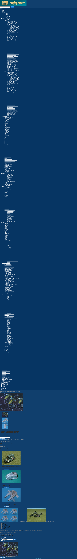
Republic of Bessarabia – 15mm (12, 66)
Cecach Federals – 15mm (13, 27)
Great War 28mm (8, 301)
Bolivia (6, 143)
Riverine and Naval (8, 240)
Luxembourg (7, 131)
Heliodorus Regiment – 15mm (12, 43)
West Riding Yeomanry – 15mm (12, 24)
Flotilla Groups (9, 352)
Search (3, 538)
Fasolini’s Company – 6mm (14, 77)
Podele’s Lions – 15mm (13, 29)
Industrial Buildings (8, 265)
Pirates (6, 147)
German (6, 158)
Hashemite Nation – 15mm (11, 62)
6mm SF (3, 222)
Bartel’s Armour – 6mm (11, 114)
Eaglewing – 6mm (10, 97)
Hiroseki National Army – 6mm (12, 87)
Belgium (6, 130)
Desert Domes (9, 218)
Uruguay (6, 141)
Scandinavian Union (8, 139)
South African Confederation (10, 161)
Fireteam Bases (7, 208)
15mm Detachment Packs (11, 21)
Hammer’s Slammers (6, 18)
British (6, 156)
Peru (5, 133)
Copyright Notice (5, 525)
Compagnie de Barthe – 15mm (12, 45)
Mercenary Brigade (8, 202)
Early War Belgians (10, 316)
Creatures (6, 190)
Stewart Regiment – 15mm (11, 23)
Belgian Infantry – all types (11, 304)
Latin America (7, 289)
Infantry (6, 239)
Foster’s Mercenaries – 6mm (12, 100)
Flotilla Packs (7, 120)
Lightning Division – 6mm (11, 89)
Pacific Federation (8, 162)
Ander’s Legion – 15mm (11, 55)
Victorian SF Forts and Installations (11, 284)
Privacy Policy (2, 535)
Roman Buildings (8, 287)
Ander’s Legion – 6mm (11, 105)
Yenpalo (6, 203)
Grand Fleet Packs (8, 118)
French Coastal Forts (8, 280)
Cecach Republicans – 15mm (14, 28)
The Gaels (6, 15)
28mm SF (4, 173)
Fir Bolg (6, 17)
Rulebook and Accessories (9, 117)
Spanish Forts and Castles (9, 281)
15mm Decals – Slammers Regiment (13, 68)
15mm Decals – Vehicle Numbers (13, 70)
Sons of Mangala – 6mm (11, 95)
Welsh (6, 163)
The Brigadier (7, 187)
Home (3, 10)
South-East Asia (7, 288)
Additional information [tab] (6, 441)
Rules (6, 188)
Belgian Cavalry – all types (11, 305)
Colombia (6, 144)
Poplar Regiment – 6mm (11, 113)
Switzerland (7, 135)
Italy (5, 137)
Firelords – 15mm (10, 47)
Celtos (3, 12)
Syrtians (6, 146)
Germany (6, 123)
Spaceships (4, 152)
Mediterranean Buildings (9, 268)
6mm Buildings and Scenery (10, 243)
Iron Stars (6, 350)
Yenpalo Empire (7, 168)
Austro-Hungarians (10, 355)
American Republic (8, 157)
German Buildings (8, 272)
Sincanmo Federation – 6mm (12, 99)
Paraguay (6, 142)
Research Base (9, 219)
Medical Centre (9, 177)
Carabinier (8, 306)
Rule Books (9, 351)
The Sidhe (6, 13)
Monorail (8, 213)
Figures (6, 182)
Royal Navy (9, 353)
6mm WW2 (7, 315)
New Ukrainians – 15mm (11, 58)
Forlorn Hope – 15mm (11, 25)
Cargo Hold (9, 179)
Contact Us (4, 363)
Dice (7, 358)
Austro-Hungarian (10, 338)
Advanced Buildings (10, 216)
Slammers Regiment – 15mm (12, 22)
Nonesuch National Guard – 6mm (13, 104)
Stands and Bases (10, 359)
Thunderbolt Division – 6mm (12, 90)
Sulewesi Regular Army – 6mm (12, 83)
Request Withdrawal (38, 558)
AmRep (6, 193)
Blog (3, 11)
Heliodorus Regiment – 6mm (12, 94)
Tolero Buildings (10, 214)
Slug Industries (5, 384)
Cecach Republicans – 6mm (14, 79)
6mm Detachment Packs (11, 72)
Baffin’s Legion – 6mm (11, 109)
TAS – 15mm (9, 33)
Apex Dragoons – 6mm (11, 93)
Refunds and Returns (6, 526)
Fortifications (9, 215)
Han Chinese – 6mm (10, 82)
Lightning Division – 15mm (12, 38)
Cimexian (6, 169)
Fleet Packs (7, 119)
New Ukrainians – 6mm (11, 108)
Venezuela (6, 145)
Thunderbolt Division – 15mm (12, 39)
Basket (3, 540)
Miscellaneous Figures (8, 189)
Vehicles (6, 183)
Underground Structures (11, 254)
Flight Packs (9, 319)
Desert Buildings (10, 212)
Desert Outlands (10, 255)
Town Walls (9, 248)
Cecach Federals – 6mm (13, 78)
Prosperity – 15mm (10, 57)
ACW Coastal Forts (8, 282)
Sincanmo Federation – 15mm (12, 48)
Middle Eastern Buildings (9, 267)
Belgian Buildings (8, 273)
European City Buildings (9, 286)
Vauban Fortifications (8, 290)
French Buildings (8, 269)
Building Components (8, 184)
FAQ (3, 523)
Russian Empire (9, 336)
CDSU (6, 196)
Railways (6, 266)
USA (5, 122)
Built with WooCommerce (10, 535)
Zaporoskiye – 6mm (10, 85)
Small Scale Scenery (6, 263)
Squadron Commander (9, 317)
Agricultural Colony (10, 211)
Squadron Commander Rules (12, 318)
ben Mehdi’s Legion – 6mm (12, 110)
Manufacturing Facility (11, 181)
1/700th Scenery (7, 346)
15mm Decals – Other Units (12, 69)
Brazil (6, 128)
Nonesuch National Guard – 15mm (13, 54)
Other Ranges (4, 294)
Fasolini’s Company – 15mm (14, 26)
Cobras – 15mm (9, 35)
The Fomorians (7, 16)
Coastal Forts (9, 347)
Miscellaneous (7, 185)
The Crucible (7, 19)
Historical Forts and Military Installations (12, 278)
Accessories (7, 150)
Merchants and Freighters (9, 170)
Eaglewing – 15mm (10, 46)
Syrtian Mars (7, 283)
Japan (6, 126)
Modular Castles (7, 285)
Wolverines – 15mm (10, 37)
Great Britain (7, 121)
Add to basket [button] (6, 487)
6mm (5, 71)
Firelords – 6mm (10, 98)
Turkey (6, 138)
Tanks (8, 259)
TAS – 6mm (9, 84)
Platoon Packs (7, 191)
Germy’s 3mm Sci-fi (8, 295)
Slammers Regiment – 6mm (12, 73)
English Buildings (8, 264)
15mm (6, 20)
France (6, 124)
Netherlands (7, 129)
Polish (6, 200)
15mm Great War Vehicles (9, 314)
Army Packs (7, 224)
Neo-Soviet (7, 165)
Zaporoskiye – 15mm (10, 34)
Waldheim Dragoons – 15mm (12, 40)
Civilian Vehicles (8, 207)
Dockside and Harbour (9, 276)
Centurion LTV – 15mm (11, 67)
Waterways (6, 277)
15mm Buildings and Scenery (10, 210)
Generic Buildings (10, 348)
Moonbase (8, 220)
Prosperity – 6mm (10, 107)
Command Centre (10, 175)
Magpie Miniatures (8, 349)
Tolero (6, 204)
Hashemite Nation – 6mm (11, 112)
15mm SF (4, 186)
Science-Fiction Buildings (9, 291)
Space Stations (7, 171)
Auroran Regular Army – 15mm (12, 61)
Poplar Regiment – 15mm (11, 64)
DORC (8, 245)
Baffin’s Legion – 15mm (11, 59)
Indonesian (6, 201)
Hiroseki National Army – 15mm (12, 36)
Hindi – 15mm (9, 63)
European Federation (8, 159)
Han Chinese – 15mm (11, 31)
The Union (9, 296)
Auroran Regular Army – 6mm (12, 111)
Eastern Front (7, 271)
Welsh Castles (7, 293)
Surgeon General (8, 356)
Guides (8, 312)
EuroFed (6, 195)
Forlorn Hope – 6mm (10, 76)
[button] (0, 392)
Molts (8, 115)
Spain (6, 136)
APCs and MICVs (10, 260)
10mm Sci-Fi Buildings (9, 342)
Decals (8, 330)
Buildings (8, 300)
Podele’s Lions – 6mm (13, 80)
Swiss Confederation (8, 164)
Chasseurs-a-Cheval (10, 311)
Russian (8, 354)
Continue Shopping (3, 439)
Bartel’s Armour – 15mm (11, 65)
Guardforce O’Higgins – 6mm (12, 106)
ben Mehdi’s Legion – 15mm (12, 60)
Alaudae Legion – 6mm (11, 81)
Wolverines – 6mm (10, 88)
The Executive (9, 297)
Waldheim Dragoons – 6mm (12, 91)
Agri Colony (9, 244)
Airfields (6, 275)
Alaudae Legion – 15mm (11, 30)
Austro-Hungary (7, 127)
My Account (4, 524)
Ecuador (6, 140)
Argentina (6, 132)
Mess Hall (8, 180)
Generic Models (9, 341)
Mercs (6, 236)
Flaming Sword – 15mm (11, 41)
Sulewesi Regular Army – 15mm (12, 32)
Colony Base (9, 217)
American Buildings (8, 270)
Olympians (9, 340)
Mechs (6, 238)
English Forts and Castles (9, 279)
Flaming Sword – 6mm (11, 92)
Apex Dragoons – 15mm (11, 42)
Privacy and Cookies (6, 527)
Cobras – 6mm (9, 86)
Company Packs (7, 225)
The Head (8, 178)
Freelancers (9, 299)
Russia (6, 125)
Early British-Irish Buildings (10, 274)
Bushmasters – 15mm (10, 53)
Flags (5, 151)
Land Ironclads (7, 331)
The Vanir (6, 14)
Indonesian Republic (8, 166)
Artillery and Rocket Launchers (12, 261)
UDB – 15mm (9, 52)
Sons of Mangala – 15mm (11, 44)
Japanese (6, 167)
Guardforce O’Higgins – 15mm (12, 56)
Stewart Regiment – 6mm (11, 74)
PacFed (6, 198)
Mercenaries (9, 298)
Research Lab (9, 176)
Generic (6, 149)
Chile (5, 134)
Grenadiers (9, 307)
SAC (5, 197)
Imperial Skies (4, 116)
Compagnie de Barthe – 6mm (12, 96)
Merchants (6, 148)
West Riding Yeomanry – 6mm (12, 75)
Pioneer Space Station (8, 174)
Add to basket (2, 438)
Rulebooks (6, 223)
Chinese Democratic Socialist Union (11, 160)
